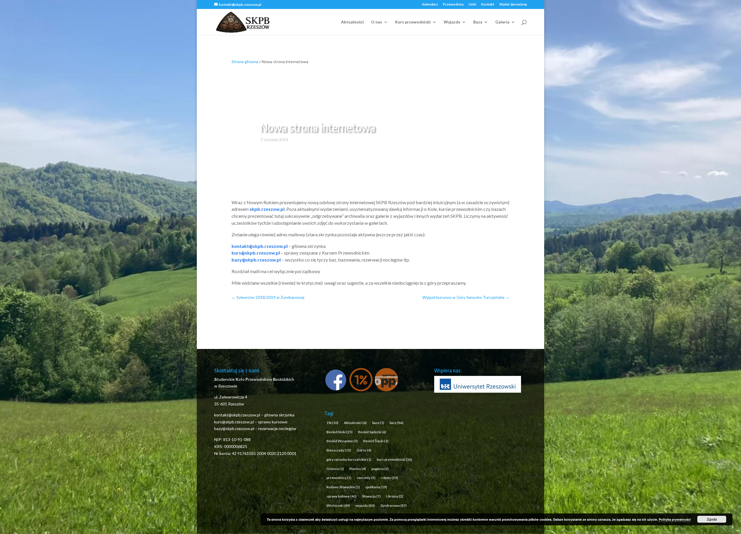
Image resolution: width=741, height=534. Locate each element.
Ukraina (394, 496)
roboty (389, 478)
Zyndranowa (393, 505)
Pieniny (357, 469)
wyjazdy (365, 505)
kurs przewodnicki (394, 459)
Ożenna (335, 469)
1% (332, 422)
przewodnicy (339, 478)
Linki (472, 4)
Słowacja (371, 496)
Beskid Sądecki (372, 432)
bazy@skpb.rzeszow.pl (256, 259)
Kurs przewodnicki (413, 22)
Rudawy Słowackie (343, 487)
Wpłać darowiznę (513, 4)
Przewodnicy (453, 4)
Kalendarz (430, 4)
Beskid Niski (340, 432)
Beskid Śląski (375, 441)
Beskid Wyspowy (342, 441)
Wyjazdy (452, 22)
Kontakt (487, 4)
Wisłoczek (338, 505)
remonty (366, 478)
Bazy (477, 22)
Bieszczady (339, 450)
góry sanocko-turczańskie (349, 459)
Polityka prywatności (675, 519)
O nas (376, 22)
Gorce (364, 450)
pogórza (380, 469)
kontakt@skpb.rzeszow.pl (260, 246)
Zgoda (712, 519)
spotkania (376, 487)
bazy (396, 422)
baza (378, 422)
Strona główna (245, 61)
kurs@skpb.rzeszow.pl (256, 252)
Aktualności (352, 22)
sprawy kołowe (342, 496)
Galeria (502, 22)
